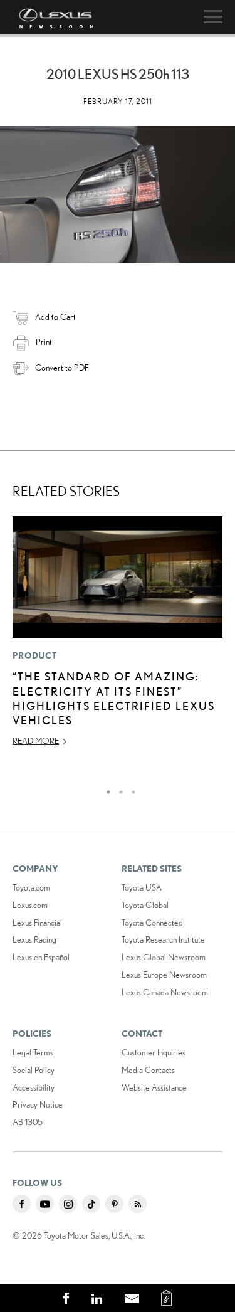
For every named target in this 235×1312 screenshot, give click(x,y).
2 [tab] (118, 789)
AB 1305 (28, 1122)
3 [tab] (130, 789)
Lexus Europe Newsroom (164, 975)
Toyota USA (142, 887)
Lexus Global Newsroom (164, 957)
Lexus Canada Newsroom (165, 992)
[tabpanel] (117, 637)
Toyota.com (31, 887)
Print (44, 342)
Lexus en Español (41, 957)
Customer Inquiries (153, 1052)
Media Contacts (148, 1070)
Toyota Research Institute (163, 939)
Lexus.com (30, 905)
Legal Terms (33, 1052)
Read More (36, 741)
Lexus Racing (34, 939)
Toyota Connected (152, 923)
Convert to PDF (61, 367)
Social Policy (34, 1070)
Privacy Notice (38, 1104)
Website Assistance (154, 1087)
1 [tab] (105, 789)
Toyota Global (145, 905)
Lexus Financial (37, 923)
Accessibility (34, 1087)
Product (34, 655)
